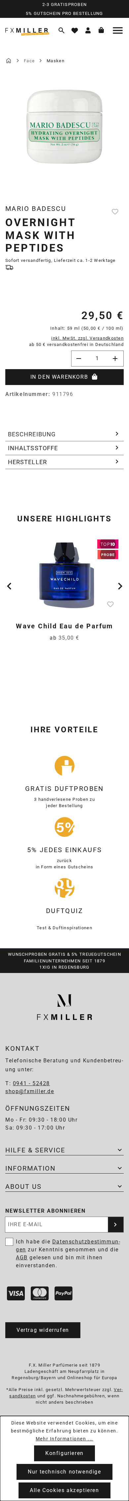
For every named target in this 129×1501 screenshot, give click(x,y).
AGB (22, 1257)
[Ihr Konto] (88, 30)
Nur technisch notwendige (64, 1472)
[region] (64, 139)
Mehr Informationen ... (64, 1438)
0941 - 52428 (31, 1083)
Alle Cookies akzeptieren (64, 1490)
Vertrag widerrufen (43, 1330)
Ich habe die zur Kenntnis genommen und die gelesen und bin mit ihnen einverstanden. (68, 1253)
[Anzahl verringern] (79, 358)
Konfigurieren (64, 1453)
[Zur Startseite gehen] (28, 30)
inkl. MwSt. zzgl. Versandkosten (87, 338)
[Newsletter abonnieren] (116, 1225)
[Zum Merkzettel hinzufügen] (116, 211)
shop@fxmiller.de (29, 1091)
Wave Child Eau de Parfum (64, 626)
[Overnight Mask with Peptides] (64, 126)
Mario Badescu (35, 209)
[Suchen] (61, 30)
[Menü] (118, 30)
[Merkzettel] (74, 30)
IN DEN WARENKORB (59, 377)
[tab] (64, 434)
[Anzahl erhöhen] (116, 358)
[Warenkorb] (101, 30)
